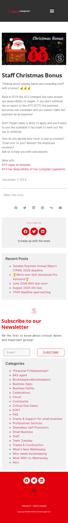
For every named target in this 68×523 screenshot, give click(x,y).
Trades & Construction (28, 445)
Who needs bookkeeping (30, 453)
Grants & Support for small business (37, 419)
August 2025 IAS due (27, 288)
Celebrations (21, 392)
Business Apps (22, 384)
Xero (16, 462)
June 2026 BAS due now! (30, 283)
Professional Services (27, 423)
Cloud (17, 397)
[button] (51, 10)
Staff (16, 436)
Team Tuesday (22, 440)
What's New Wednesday (29, 449)
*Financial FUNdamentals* (31, 371)
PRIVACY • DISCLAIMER (34, 506)
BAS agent (20, 375)
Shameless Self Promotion (31, 427)
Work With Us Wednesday (30, 458)
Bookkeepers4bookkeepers (31, 379)
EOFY (16, 410)
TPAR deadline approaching (32, 292)
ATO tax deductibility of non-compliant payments (33, 169)
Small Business (23, 432)
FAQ (15, 414)
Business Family (23, 388)
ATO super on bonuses (16, 165)
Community (20, 401)
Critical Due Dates (25, 405)
